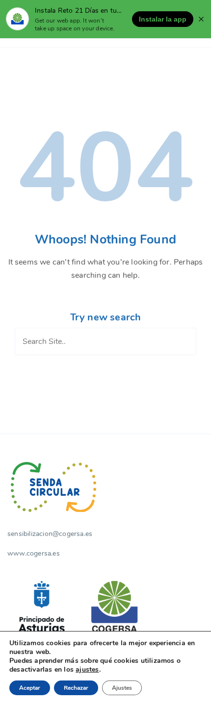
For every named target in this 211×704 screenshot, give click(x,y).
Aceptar (29, 688)
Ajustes (122, 688)
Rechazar (76, 688)
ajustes (87, 669)
